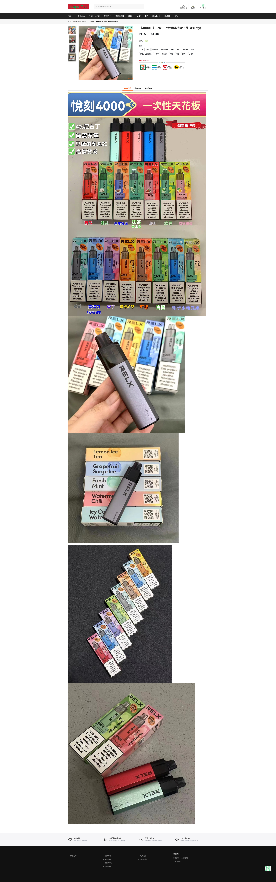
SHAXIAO (156, 16)
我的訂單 (72, 856)
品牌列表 (107, 866)
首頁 (70, 16)
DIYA (176, 16)
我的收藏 (107, 863)
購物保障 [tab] (138, 88)
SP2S (130, 16)
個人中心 (107, 856)
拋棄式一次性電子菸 (79, 21)
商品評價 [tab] (148, 88)
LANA (139, 16)
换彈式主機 (119, 16)
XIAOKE (167, 16)
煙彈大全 (107, 16)
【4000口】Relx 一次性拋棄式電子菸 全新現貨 (103, 21)
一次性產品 (80, 16)
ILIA (146, 16)
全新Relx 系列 (94, 16)
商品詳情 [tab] (127, 88)
